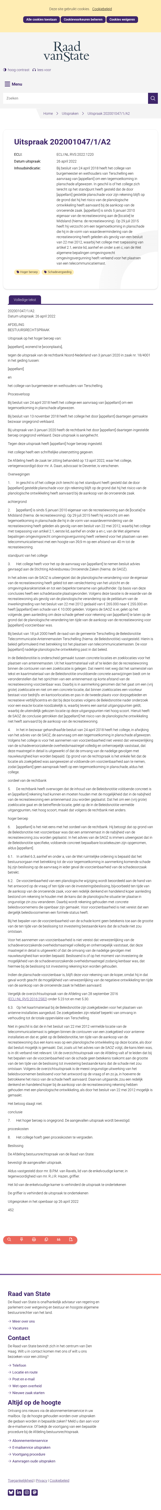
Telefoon (19, 1365)
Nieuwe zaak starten (28, 1393)
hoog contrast (18, 70)
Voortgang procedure (28, 1454)
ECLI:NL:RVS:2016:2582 (27, 999)
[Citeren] (59, 1240)
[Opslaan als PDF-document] (71, 1240)
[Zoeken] (153, 98)
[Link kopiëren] (46, 1240)
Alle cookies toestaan (41, 19)
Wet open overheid (27, 1386)
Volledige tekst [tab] (25, 300)
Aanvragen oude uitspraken (33, 1461)
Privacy (41, 1480)
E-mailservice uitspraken (31, 1447)
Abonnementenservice (30, 1441)
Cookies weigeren (122, 19)
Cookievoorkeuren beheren (83, 19)
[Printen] (34, 1240)
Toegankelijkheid (21, 1480)
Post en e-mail (23, 1379)
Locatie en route (25, 1372)
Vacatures (20, 1328)
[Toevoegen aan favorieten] (22, 1240)
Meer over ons (23, 1321)
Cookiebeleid (102, 9)
